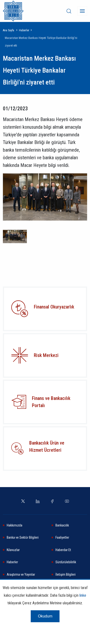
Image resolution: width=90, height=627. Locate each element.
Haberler (24, 30)
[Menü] (82, 11)
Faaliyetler (62, 537)
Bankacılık (62, 525)
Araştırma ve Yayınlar (21, 574)
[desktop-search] (69, 11)
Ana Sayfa (8, 30)
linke (82, 595)
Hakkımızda (14, 525)
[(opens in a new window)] (19, 355)
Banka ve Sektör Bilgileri (23, 537)
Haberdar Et (63, 550)
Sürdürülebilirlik (65, 562)
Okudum (45, 616)
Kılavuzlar (13, 550)
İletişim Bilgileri (65, 574)
